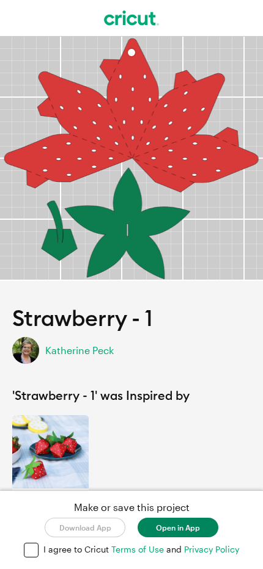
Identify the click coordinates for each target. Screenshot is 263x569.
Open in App (178, 527)
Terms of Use (138, 549)
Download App (85, 527)
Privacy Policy (211, 549)
